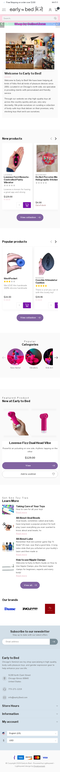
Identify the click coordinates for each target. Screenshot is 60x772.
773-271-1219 (15, 689)
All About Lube (24, 538)
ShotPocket (10, 278)
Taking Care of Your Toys (30, 506)
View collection (28, 217)
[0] (56, 10)
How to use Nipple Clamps (30, 559)
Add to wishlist (28, 474)
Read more (21, 512)
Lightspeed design (23, 766)
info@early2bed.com (17, 697)
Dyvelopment (39, 766)
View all (28, 585)
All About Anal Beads (28, 518)
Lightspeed (48, 763)
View (28, 465)
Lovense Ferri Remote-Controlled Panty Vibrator (16, 180)
